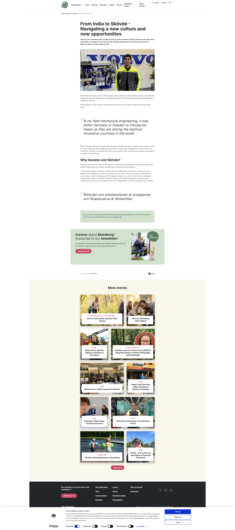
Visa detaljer (141, 526)
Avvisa (178, 522)
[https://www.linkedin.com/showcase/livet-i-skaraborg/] (171, 490)
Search (156, 2)
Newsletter (82, 251)
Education (103, 5)
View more (117, 468)
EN (170, 2)
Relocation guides (128, 5)
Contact (164, 2)
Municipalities (76, 5)
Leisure (112, 5)
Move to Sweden (137, 487)
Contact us (68, 496)
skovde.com (117, 217)
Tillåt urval (178, 517)
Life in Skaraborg (66, 13)
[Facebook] (160, 490)
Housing (94, 5)
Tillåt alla (178, 511)
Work (87, 5)
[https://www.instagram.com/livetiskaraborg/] (166, 490)
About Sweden (142, 5)
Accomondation (101, 496)
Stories (119, 5)
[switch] (95, 526)
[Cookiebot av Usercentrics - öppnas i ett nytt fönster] (54, 526)
